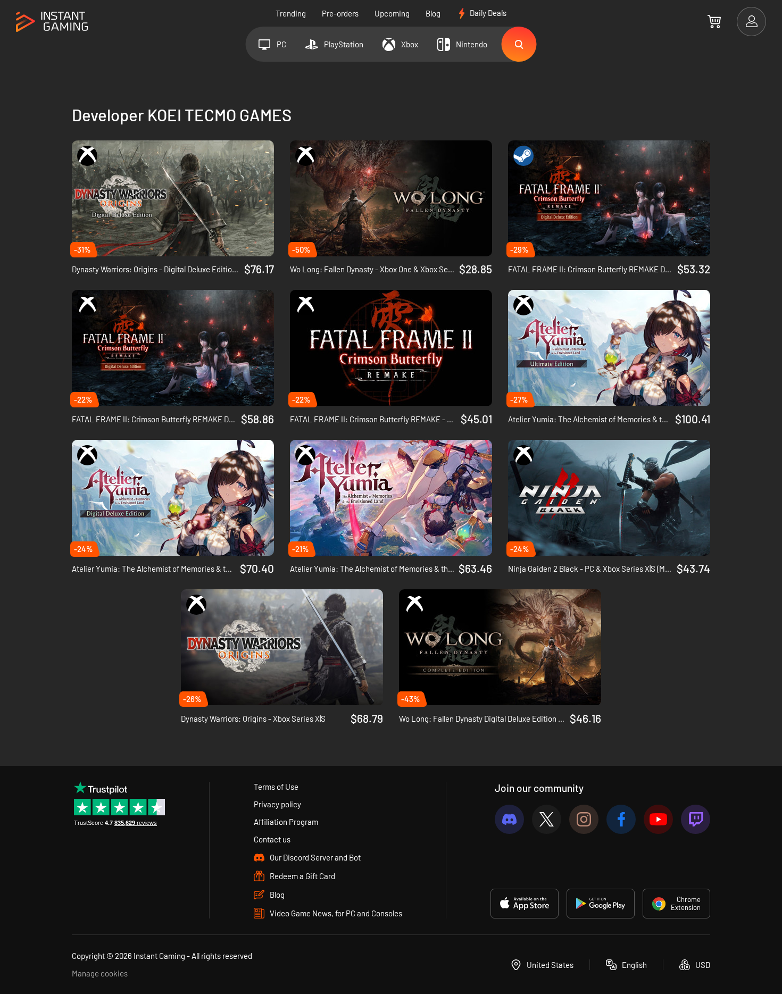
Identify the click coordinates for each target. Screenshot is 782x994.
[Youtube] (658, 819)
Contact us (272, 839)
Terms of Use (276, 786)
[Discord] (509, 819)
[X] (546, 819)
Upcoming (392, 13)
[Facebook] (621, 819)
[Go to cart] (714, 21)
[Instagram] (583, 819)
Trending (291, 13)
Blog (433, 13)
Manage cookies (100, 973)
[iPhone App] (524, 903)
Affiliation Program (286, 821)
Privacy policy (277, 804)
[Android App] (601, 903)
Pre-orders (340, 13)
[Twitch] (695, 819)
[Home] (52, 22)
